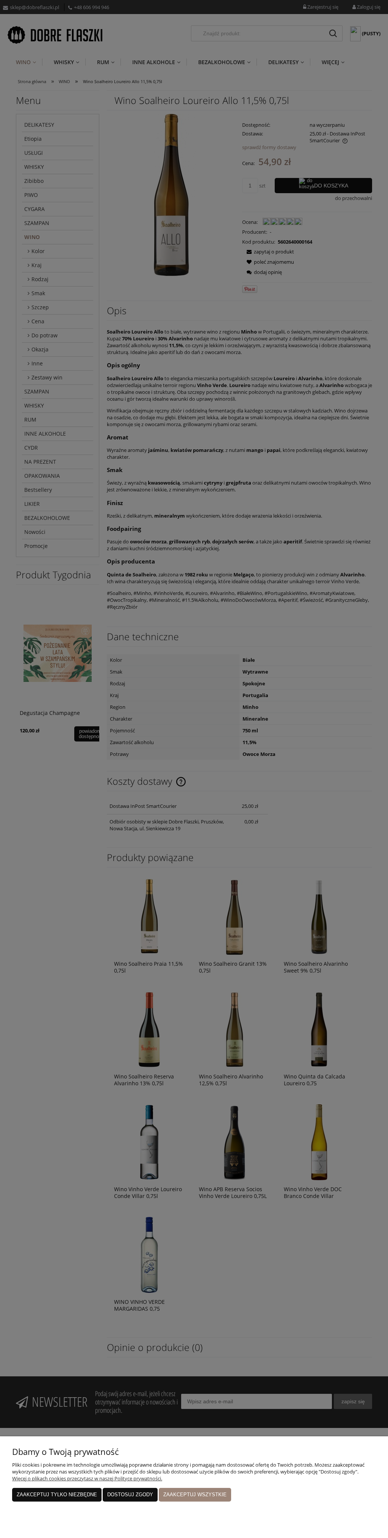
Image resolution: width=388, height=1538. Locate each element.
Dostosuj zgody (130, 1494)
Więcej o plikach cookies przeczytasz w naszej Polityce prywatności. (87, 1478)
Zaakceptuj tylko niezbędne (57, 1494)
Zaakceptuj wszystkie (195, 1494)
